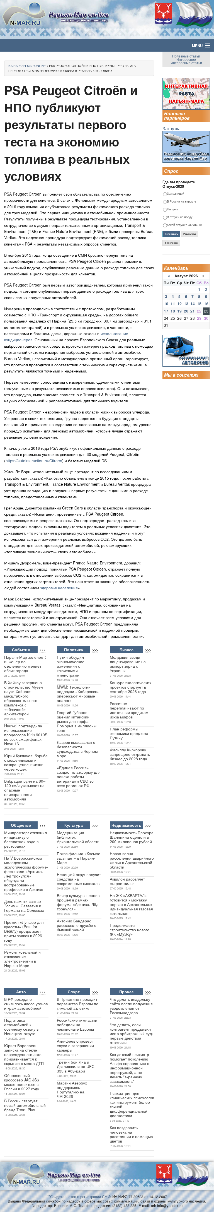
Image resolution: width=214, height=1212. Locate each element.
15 (199, 303)
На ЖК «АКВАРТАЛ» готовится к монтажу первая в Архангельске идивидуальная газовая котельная (131, 904)
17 (166, 311)
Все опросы (171, 242)
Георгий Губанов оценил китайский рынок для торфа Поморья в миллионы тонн (76, 721)
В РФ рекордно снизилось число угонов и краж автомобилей (26, 1003)
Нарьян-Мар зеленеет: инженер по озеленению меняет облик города (25, 663)
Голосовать (171, 233)
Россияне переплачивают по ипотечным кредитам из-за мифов (129, 710)
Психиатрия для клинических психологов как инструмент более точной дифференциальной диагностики (132, 1104)
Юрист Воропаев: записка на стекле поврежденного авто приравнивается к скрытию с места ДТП (24, 1054)
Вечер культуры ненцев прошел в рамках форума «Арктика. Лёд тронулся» (78, 902)
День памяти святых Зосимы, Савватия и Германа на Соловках (24, 905)
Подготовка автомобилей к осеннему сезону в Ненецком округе (21, 1026)
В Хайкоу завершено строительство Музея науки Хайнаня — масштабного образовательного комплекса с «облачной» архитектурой (23, 698)
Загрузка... (173, 128)
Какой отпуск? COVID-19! (185, 225)
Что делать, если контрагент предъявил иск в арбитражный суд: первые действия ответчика (131, 1033)
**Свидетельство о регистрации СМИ (78, 1196)
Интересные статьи (186, 62)
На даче (172, 209)
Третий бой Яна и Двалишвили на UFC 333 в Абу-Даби (75, 1066)
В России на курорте (181, 201)
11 (173, 303)
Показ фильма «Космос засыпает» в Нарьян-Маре (78, 858)
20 (186, 311)
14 (192, 303)
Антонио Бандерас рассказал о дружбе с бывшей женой (76, 925)
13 (186, 303)
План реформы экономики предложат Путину (130, 733)
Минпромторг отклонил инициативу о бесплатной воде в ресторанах (25, 839)
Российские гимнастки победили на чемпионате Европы (77, 1024)
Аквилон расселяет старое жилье (127, 881)
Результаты (189, 233)
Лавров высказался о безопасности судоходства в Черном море (77, 748)
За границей (175, 193)
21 (192, 311)
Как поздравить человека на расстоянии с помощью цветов (131, 1134)
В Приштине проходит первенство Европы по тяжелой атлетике (77, 1003)
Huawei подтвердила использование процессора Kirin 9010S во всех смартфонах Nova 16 (25, 734)
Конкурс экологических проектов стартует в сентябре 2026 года (130, 687)
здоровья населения (59, 587)
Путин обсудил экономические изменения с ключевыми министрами (70, 666)
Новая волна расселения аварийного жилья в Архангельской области (132, 860)
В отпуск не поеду (180, 217)
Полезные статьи (186, 56)
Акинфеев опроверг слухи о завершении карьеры (75, 1045)
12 (179, 303)
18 (173, 311)
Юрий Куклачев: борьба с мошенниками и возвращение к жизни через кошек (26, 762)
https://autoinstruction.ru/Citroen (34, 460)
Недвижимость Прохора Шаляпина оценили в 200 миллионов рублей (132, 837)
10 (166, 303)
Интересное (186, 59)
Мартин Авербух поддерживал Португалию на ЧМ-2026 (72, 1089)
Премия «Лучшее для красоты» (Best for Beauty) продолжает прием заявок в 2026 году (24, 931)
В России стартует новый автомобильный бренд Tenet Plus (25, 1105)
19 (179, 311)
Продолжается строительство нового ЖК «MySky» (129, 929)
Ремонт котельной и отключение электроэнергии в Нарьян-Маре (22, 958)
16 (206, 303)
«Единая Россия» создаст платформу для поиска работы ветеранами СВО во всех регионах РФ (79, 776)
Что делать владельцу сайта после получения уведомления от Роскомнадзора (131, 1005)
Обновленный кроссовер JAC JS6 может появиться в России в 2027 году (21, 1081)
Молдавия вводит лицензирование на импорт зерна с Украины (128, 663)
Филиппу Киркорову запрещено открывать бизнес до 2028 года (130, 754)
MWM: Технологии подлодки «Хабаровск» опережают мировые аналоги (78, 693)
